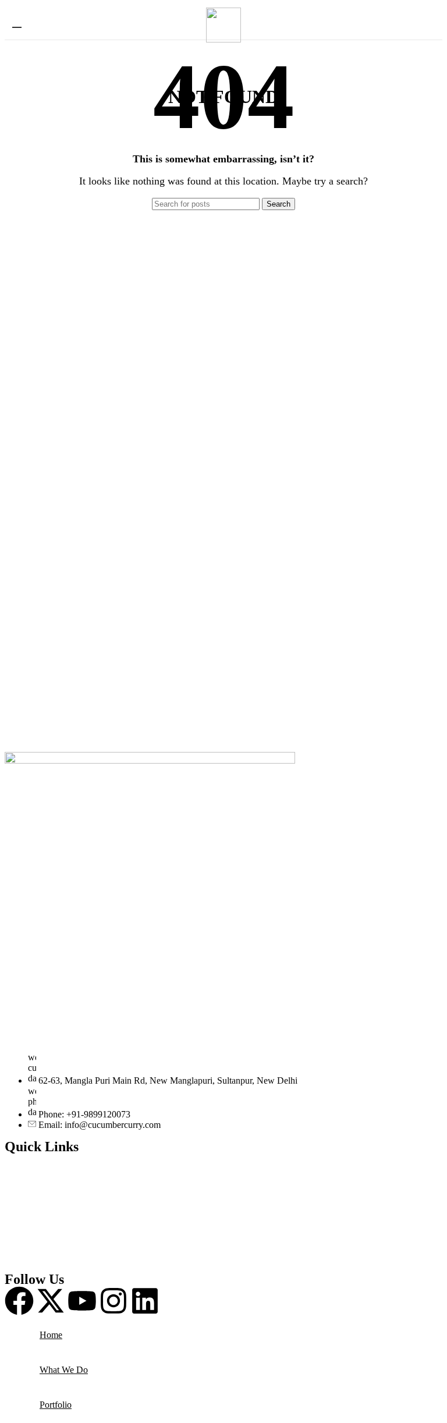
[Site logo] (223, 39)
